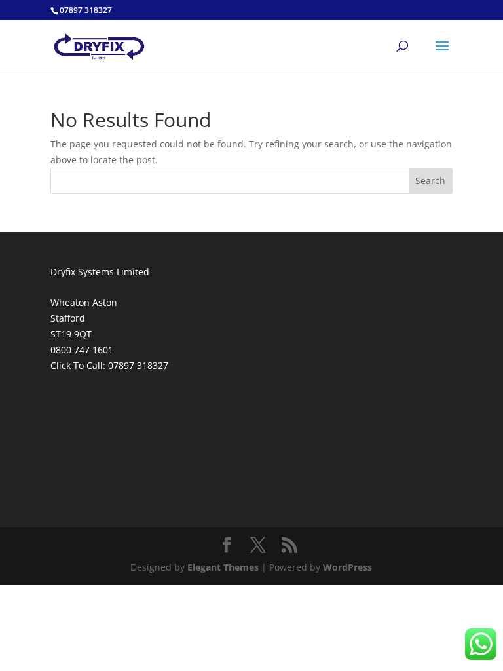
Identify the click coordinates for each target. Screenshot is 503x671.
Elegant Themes (223, 567)
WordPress (347, 567)
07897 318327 (138, 365)
